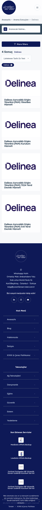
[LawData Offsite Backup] (21, 453)
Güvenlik (11, 402)
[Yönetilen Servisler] (9, 7)
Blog (9, 328)
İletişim (10, 346)
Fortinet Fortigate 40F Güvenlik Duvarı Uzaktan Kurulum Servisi (21, 487)
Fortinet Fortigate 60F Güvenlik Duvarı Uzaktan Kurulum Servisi (21, 472)
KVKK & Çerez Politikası (26, 506)
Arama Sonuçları (21, 20)
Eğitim (10, 393)
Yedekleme (12, 420)
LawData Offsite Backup (21, 458)
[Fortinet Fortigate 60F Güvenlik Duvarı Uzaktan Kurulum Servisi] (21, 467)
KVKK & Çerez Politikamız (18, 355)
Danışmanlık (12, 385)
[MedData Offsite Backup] (21, 440)
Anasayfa (6, 20)
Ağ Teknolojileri (14, 376)
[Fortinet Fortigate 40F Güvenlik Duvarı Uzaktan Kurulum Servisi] (21, 482)
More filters (22, 44)
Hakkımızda (12, 337)
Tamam (11, 506)
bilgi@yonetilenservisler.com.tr (21, 287)
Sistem (10, 411)
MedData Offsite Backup (21, 445)
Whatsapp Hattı (21, 273)
